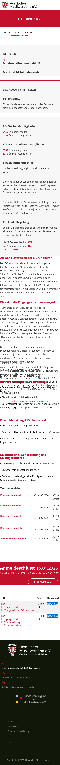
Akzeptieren (8, 397)
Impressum (43, 401)
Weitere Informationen (23, 401)
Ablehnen (24, 397)
